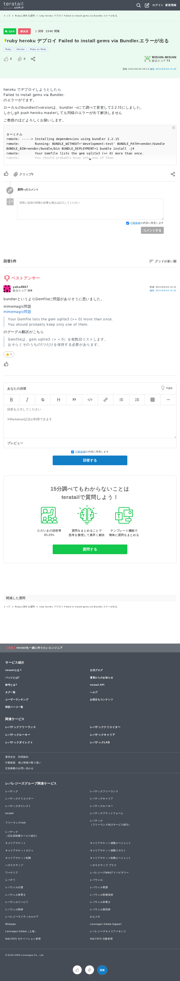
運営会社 (10, 757)
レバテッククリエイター (105, 727)
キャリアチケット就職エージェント (110, 843)
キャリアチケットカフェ (19, 850)
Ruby (8, 49)
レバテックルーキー (17, 734)
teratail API (97, 684)
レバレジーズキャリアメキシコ (108, 931)
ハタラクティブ (14, 865)
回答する (90, 460)
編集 (163, 290)
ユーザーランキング (16, 699)
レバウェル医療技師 (101, 894)
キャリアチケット (15, 843)
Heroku (21, 49)
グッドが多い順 (165, 261)
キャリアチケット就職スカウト (108, 850)
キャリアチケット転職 (18, 858)
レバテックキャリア (102, 734)
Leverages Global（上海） (21, 931)
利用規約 (23, 757)
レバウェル (96, 879)
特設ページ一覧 (14, 707)
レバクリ (10, 879)
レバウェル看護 (99, 887)
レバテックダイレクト (19, 742)
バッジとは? (12, 677)
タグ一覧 (10, 692)
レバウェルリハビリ (16, 902)
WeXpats (10, 924)
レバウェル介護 (14, 887)
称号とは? (11, 684)
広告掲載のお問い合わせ (19, 768)
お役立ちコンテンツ (101, 699)
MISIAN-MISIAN (164, 57)
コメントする (152, 230)
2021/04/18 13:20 (163, 69)
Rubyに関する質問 (25, 15)
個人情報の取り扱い (29, 762)
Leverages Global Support (106, 924)
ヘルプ (94, 692)
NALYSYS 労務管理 (101, 938)
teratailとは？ (13, 670)
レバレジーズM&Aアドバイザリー (109, 872)
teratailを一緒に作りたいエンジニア (39, 647)
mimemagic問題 (17, 311)
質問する (90, 549)
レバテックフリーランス (20, 727)
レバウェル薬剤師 (100, 909)
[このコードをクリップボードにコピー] (173, 127)
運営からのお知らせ (101, 677)
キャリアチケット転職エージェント (110, 858)
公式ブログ (96, 670)
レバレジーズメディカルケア (22, 916)
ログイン (158, 5)
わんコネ (95, 916)
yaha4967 (20, 286)
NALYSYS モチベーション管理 (23, 938)
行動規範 (135, 223)
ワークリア (11, 872)
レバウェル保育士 (15, 894)
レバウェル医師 (14, 909)
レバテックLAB (100, 742)
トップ (7, 15)
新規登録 (170, 5)
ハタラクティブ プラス (103, 865)
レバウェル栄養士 (100, 902)
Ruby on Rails (38, 49)
